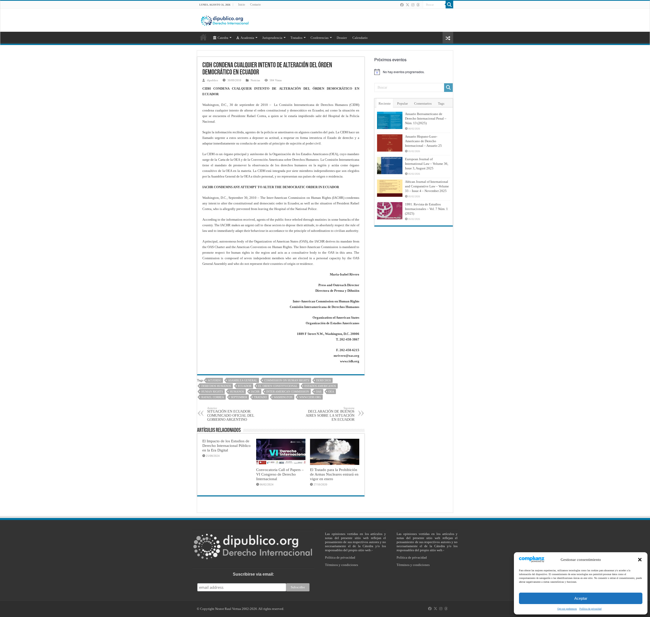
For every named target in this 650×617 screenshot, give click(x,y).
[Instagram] (413, 5)
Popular (402, 103)
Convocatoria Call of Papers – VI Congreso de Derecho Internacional (280, 474)
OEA (331, 391)
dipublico (212, 80)
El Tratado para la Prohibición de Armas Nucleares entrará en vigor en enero (334, 474)
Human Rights (212, 391)
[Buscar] (449, 4)
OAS (318, 391)
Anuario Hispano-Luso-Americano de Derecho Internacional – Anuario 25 (423, 141)
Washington (283, 397)
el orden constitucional (278, 385)
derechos (323, 380)
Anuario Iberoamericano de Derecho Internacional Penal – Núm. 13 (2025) (425, 118)
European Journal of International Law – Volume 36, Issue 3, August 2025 (426, 163)
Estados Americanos (320, 385)
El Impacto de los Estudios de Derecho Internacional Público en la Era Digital (226, 445)
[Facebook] (402, 5)
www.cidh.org (310, 397)
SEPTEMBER (239, 397)
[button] (639, 559)
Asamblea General (242, 380)
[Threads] (418, 5)
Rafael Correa (212, 397)
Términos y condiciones (341, 565)
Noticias (255, 80)
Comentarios (423, 103)
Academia (247, 38)
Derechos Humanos (216, 385)
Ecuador (244, 385)
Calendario (360, 38)
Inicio (241, 4)
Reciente (385, 103)
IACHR (255, 391)
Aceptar (580, 598)
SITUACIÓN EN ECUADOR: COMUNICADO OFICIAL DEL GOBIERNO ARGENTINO (230, 414)
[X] (407, 5)
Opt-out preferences (567, 608)
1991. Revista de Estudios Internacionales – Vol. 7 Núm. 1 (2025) (426, 208)
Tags (441, 103)
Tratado (260, 397)
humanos (237, 391)
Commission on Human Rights (286, 380)
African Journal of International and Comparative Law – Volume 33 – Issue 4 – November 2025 (427, 186)
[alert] (413, 72)
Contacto (255, 4)
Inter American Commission (287, 391)
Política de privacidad (590, 608)
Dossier (342, 38)
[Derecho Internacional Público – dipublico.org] (225, 20)
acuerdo (214, 380)
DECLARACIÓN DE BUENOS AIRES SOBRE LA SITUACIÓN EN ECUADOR (330, 414)
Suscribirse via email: (253, 574)
